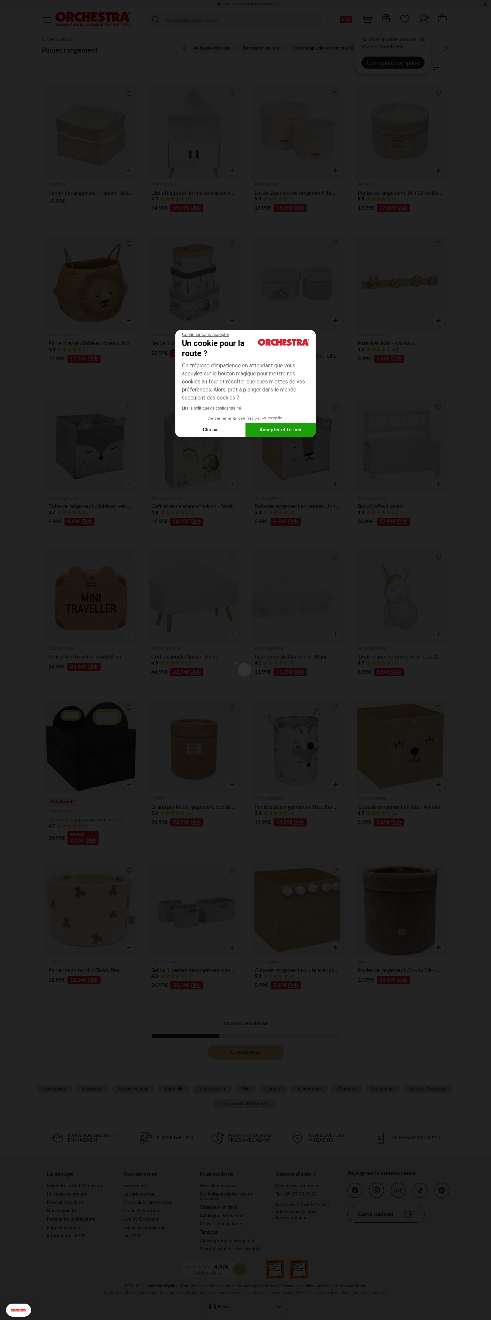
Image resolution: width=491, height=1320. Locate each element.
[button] (18, 1310)
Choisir (210, 429)
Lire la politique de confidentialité (211, 408)
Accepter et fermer (281, 429)
